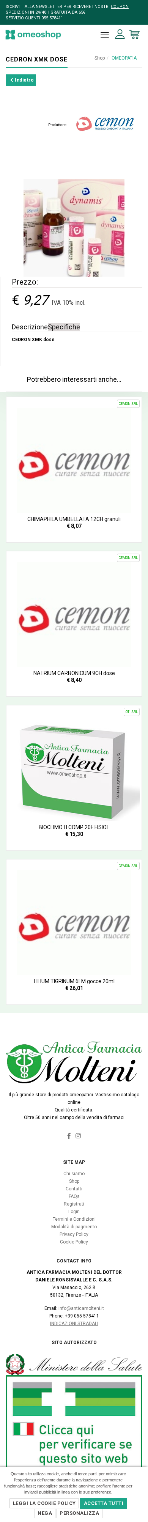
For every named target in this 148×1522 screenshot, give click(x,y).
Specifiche (64, 327)
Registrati (74, 1204)
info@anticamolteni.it (81, 1308)
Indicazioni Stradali (74, 1323)
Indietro (24, 80)
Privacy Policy (74, 1234)
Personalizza (79, 1513)
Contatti (74, 1188)
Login (74, 1211)
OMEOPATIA (124, 58)
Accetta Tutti (104, 1503)
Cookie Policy (74, 1242)
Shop (99, 58)
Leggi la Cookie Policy (44, 1503)
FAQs (74, 1196)
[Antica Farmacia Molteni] (33, 34)
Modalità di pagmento (74, 1226)
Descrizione (30, 327)
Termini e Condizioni (74, 1219)
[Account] (120, 34)
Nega (45, 1513)
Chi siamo (74, 1173)
